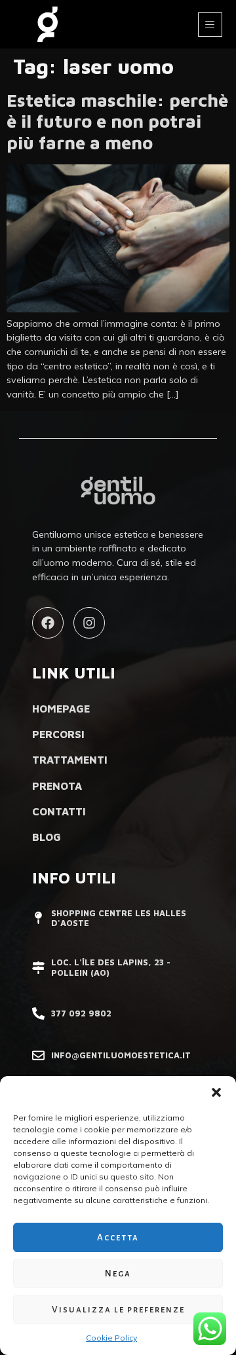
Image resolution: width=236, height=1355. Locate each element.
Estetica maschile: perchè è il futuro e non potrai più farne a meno (117, 121)
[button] (216, 1092)
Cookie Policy (111, 1338)
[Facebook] (48, 623)
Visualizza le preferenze (118, 1309)
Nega (118, 1273)
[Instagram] (89, 623)
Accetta (118, 1237)
